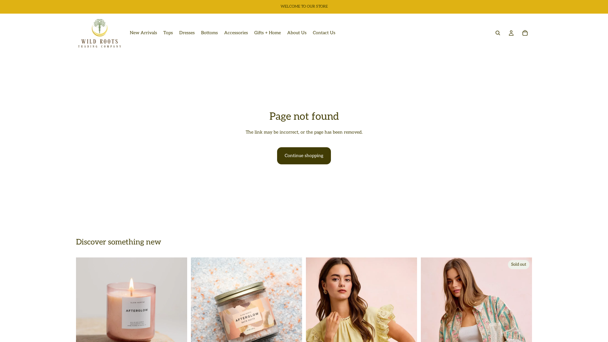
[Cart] (525, 33)
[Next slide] (177, 313)
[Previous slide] (85, 313)
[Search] (498, 33)
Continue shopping (304, 155)
